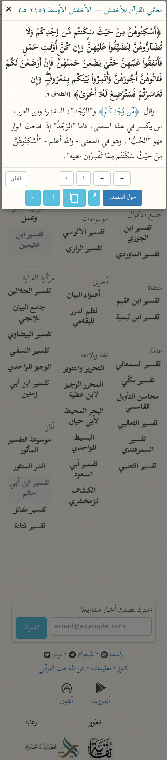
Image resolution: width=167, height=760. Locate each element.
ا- (33, 197)
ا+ (51, 197)
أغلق (16, 178)
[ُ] (94, 198)
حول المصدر (122, 197)
